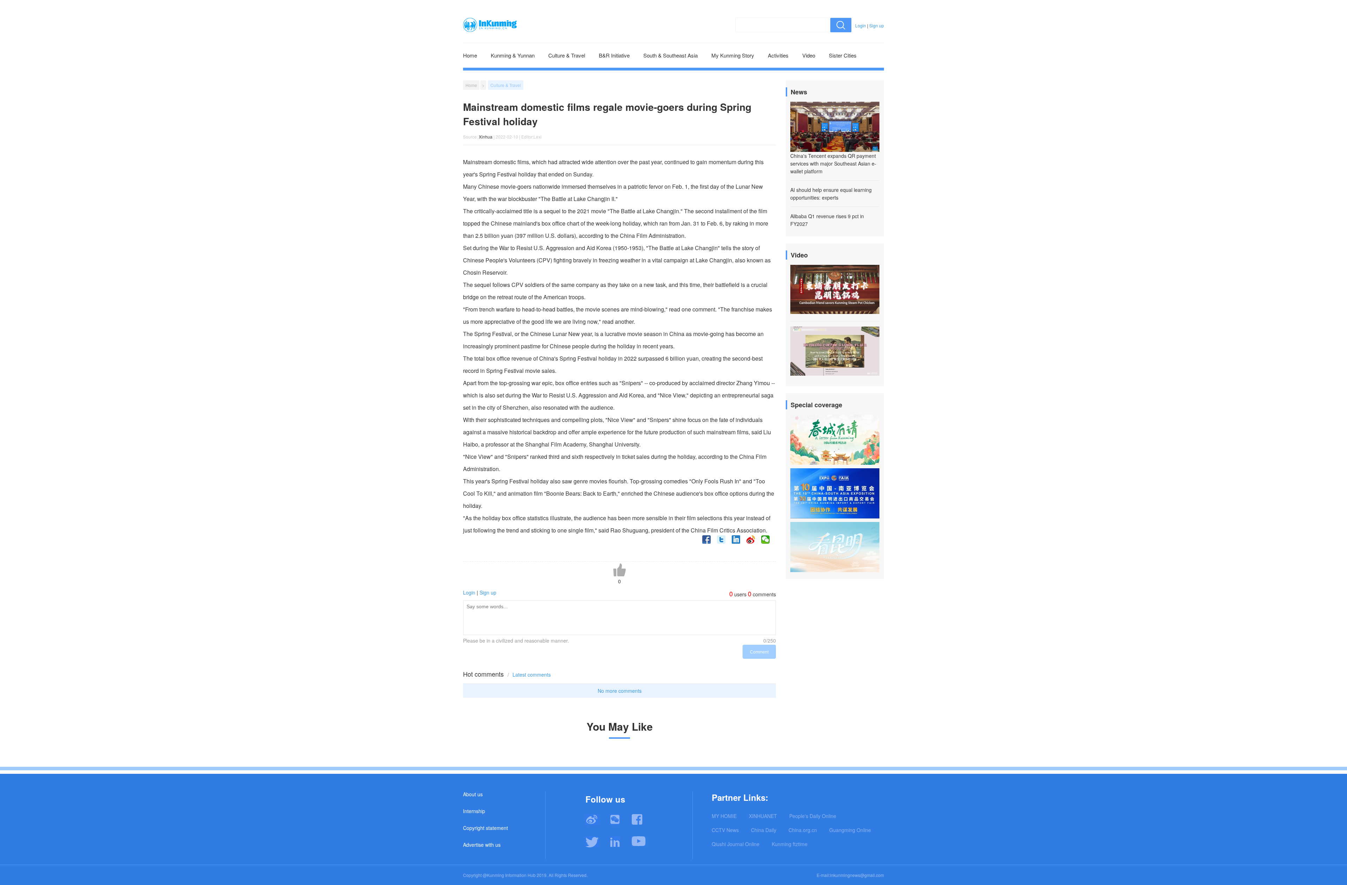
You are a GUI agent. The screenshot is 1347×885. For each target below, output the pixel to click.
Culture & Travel (566, 55)
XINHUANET (763, 815)
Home (470, 55)
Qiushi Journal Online (735, 843)
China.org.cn (803, 829)
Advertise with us (482, 844)
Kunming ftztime (789, 843)
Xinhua (485, 137)
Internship (474, 810)
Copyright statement (485, 827)
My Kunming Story (732, 55)
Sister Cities (843, 55)
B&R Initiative (614, 55)
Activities (778, 55)
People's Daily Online (812, 815)
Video (808, 55)
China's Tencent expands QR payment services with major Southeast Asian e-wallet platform (833, 163)
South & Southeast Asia (670, 55)
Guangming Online (850, 829)
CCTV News (725, 829)
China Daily (763, 829)
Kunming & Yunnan (513, 55)
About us (473, 794)
